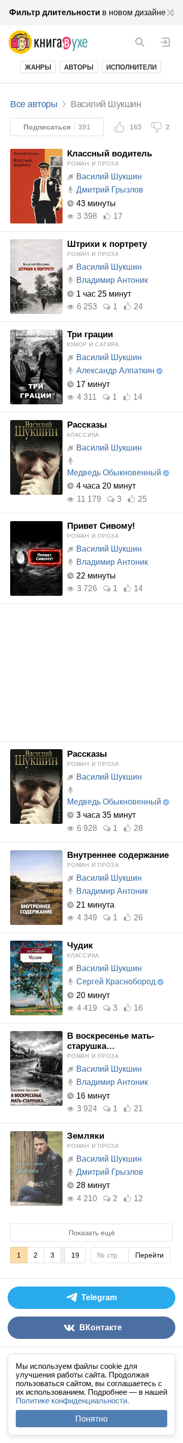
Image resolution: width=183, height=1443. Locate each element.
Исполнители (131, 67)
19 (75, 1255)
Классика (83, 435)
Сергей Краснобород (116, 981)
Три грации (90, 334)
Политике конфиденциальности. (72, 1400)
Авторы (79, 67)
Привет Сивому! (101, 526)
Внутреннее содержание (118, 855)
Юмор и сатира (93, 344)
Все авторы (33, 104)
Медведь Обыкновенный (114, 472)
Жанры (38, 67)
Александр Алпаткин (115, 370)
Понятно (91, 1419)
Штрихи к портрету (107, 244)
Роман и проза (93, 164)
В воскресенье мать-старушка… (111, 1041)
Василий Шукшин (109, 176)
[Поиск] (139, 42)
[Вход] (165, 42)
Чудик (80, 945)
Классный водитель (109, 153)
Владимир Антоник (112, 280)
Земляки (85, 1136)
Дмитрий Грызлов (109, 189)
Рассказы (87, 425)
